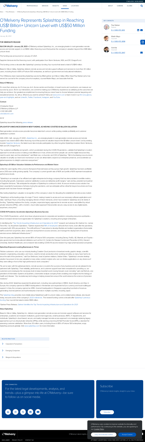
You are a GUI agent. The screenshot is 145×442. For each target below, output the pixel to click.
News (1, 12)
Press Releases (10, 12)
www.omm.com (59, 94)
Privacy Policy (17, 440)
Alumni (129, 6)
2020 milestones (36, 297)
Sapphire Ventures (13, 143)
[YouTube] (38, 412)
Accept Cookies (127, 434)
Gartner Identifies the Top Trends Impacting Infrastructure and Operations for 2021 (48, 304)
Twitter (30, 97)
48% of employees (51, 225)
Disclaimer (6, 440)
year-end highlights (7, 97)
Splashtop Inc (32, 138)
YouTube (56, 97)
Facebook (37, 97)
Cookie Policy (99, 429)
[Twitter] (23, 412)
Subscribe (107, 412)
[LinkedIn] (138, 30)
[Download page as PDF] (142, 42)
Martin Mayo (115, 36)
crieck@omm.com (6, 113)
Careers (120, 6)
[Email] (141, 30)
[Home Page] (11, 6)
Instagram (45, 97)
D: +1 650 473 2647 (118, 52)
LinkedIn (24, 97)
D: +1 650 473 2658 (118, 41)
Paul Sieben (115, 25)
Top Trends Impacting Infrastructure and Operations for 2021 (35, 223)
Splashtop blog (8, 295)
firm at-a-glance (85, 94)
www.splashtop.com (31, 326)
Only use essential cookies (104, 434)
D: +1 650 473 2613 (118, 30)
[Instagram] (15, 412)
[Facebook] (30, 412)
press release (28, 122)
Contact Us (29, 440)
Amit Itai (114, 48)
